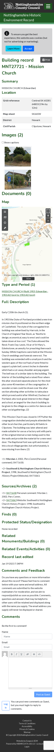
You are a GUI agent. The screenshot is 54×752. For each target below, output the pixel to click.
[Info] (5, 222)
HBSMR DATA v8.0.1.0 (26, 744)
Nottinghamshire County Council (34, 735)
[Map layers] (5, 212)
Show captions (11, 142)
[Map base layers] (5, 217)
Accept (28, 48)
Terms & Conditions (27, 723)
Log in (27, 746)
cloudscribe (43, 744)
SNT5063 (11, 500)
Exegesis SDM (32, 741)
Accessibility (27, 726)
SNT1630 (11, 492)
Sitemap (27, 732)
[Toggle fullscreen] (48, 210)
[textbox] (30, 672)
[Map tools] (5, 228)
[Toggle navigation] (48, 6)
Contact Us (27, 720)
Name (5, 631)
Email (5, 642)
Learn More (14, 48)
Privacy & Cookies (27, 729)
